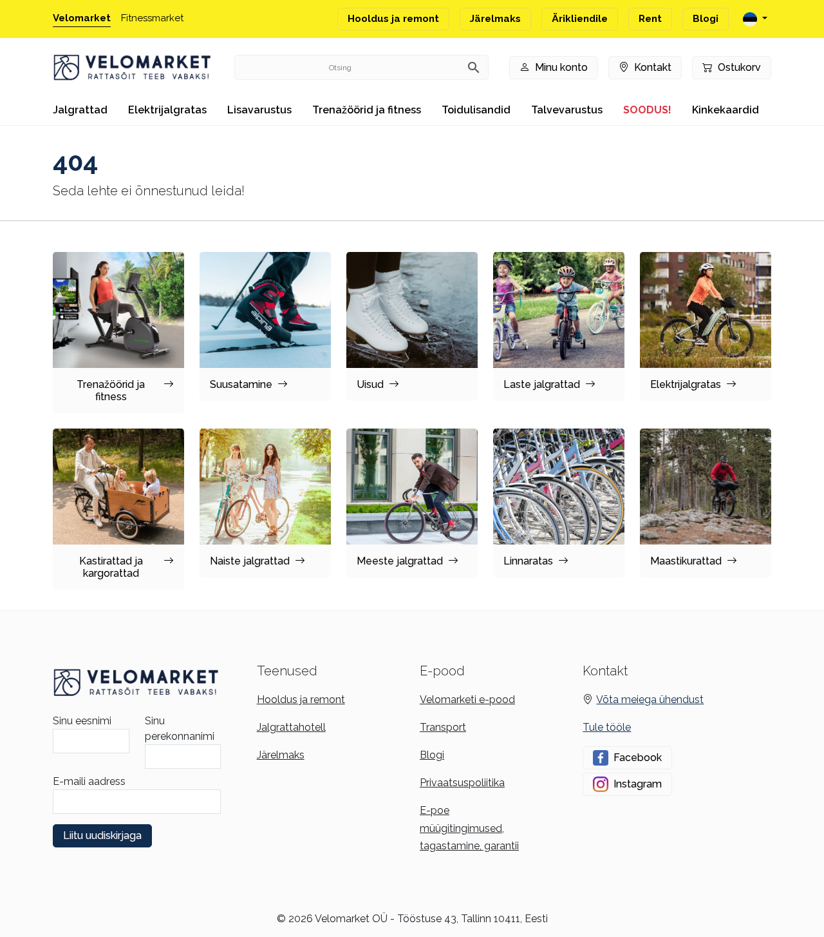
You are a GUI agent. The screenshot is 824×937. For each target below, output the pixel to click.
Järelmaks (495, 18)
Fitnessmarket (152, 18)
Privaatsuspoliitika (462, 783)
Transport (443, 727)
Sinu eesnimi (82, 721)
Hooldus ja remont (393, 18)
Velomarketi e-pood (467, 699)
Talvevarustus (567, 110)
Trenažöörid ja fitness (366, 110)
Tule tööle (607, 727)
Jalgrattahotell (291, 727)
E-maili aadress (89, 781)
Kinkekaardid (725, 110)
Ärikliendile (580, 18)
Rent (650, 18)
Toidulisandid (476, 110)
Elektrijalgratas (167, 110)
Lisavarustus (259, 110)
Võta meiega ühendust (650, 699)
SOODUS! (647, 110)
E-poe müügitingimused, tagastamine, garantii (469, 827)
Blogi (705, 18)
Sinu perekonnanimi (179, 728)
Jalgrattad (80, 110)
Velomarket (82, 18)
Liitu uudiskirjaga (102, 835)
